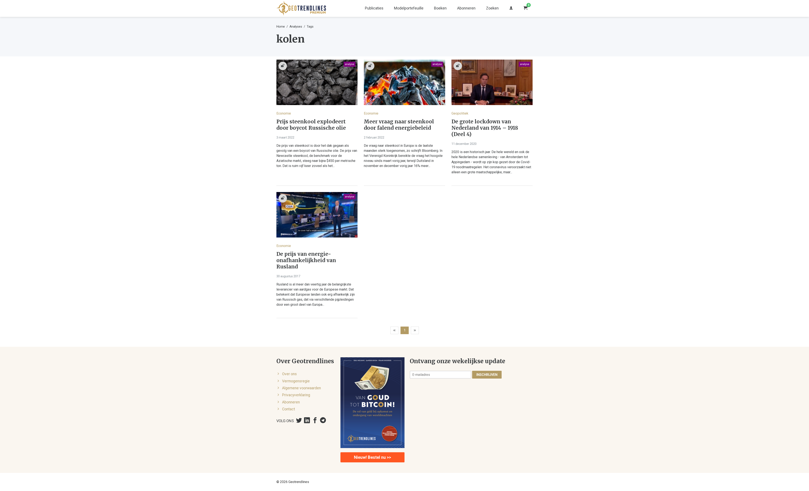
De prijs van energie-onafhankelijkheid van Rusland (306, 260)
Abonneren (466, 8)
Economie (283, 113)
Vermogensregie (296, 381)
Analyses (295, 26)
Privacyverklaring (296, 395)
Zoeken (492, 8)
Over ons (289, 374)
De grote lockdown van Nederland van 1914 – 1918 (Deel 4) (484, 128)
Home (280, 26)
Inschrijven (486, 375)
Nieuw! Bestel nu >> (372, 457)
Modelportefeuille (408, 8)
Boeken (440, 8)
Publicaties (374, 8)
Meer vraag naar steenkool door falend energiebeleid (399, 125)
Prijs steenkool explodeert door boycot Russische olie (311, 125)
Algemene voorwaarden (301, 388)
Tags (310, 26)
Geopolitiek (459, 113)
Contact (288, 409)
